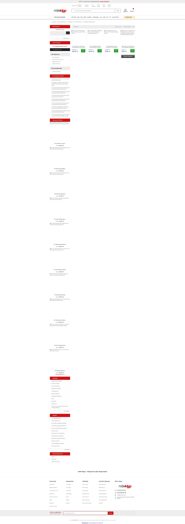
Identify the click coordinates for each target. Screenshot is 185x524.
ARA (118, 10)
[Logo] (60, 10)
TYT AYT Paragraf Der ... (60, 345)
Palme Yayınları (85, 490)
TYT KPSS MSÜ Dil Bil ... (60, 294)
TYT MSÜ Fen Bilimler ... (60, 193)
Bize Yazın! (52, 503)
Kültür (74, 17)
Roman (67, 496)
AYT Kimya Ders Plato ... (60, 320)
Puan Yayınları (85, 487)
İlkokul (89, 17)
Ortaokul (96, 17)
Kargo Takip (52, 493)
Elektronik (68, 503)
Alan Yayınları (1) (55, 57)
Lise (104, 17)
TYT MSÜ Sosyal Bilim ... (60, 168)
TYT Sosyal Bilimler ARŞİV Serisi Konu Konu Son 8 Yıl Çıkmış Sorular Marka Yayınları (95, 47)
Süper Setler (98, 5)
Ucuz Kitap (115, 17)
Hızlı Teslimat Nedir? (103, 499)
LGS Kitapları (68, 490)
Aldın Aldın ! (104, 5)
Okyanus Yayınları (85, 499)
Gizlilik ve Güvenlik (53, 506)
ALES (78, 17)
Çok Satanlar (94, 5)
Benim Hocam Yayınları (86, 503)
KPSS (85, 17)
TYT (110, 17)
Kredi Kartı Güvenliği (103, 496)
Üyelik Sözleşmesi (102, 484)
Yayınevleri (74, 5)
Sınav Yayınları (85, 484)
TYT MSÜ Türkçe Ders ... (60, 219)
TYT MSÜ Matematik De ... (60, 244)
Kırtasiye (67, 499)
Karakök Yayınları (85, 493)
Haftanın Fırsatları (79, 5)
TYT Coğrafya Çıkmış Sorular (89, 21)
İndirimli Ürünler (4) (56, 71)
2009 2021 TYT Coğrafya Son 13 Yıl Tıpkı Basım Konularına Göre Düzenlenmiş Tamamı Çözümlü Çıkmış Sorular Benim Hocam (128, 47)
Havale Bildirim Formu (54, 490)
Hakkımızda (52, 484)
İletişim (51, 499)
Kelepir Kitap (109, 5)
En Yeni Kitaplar (87, 5)
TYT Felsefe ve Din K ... (60, 143)
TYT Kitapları (68, 484)
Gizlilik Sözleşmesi (102, 490)
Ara (68, 32)
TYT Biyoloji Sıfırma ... (60, 370)
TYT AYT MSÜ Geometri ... (60, 269)
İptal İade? (101, 503)
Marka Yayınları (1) (56, 63)
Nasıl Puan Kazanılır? (54, 496)
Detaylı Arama (66, 38)
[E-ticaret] (92, 523)
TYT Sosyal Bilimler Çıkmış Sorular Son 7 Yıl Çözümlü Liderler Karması (111, 47)
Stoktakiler (76, 26)
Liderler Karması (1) (56, 61)
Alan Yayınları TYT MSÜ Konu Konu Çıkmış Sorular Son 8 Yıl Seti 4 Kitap (78, 47)
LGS (101, 17)
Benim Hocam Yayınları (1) (57, 59)
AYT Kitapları (68, 487)
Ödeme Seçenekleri (102, 493)
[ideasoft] (85, 523)
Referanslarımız (102, 487)
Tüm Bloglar (66, 449)
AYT (107, 17)
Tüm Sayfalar (66, 411)
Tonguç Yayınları (85, 496)
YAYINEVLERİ (128, 17)
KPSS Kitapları (69, 493)
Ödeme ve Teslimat (53, 487)
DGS (81, 17)
